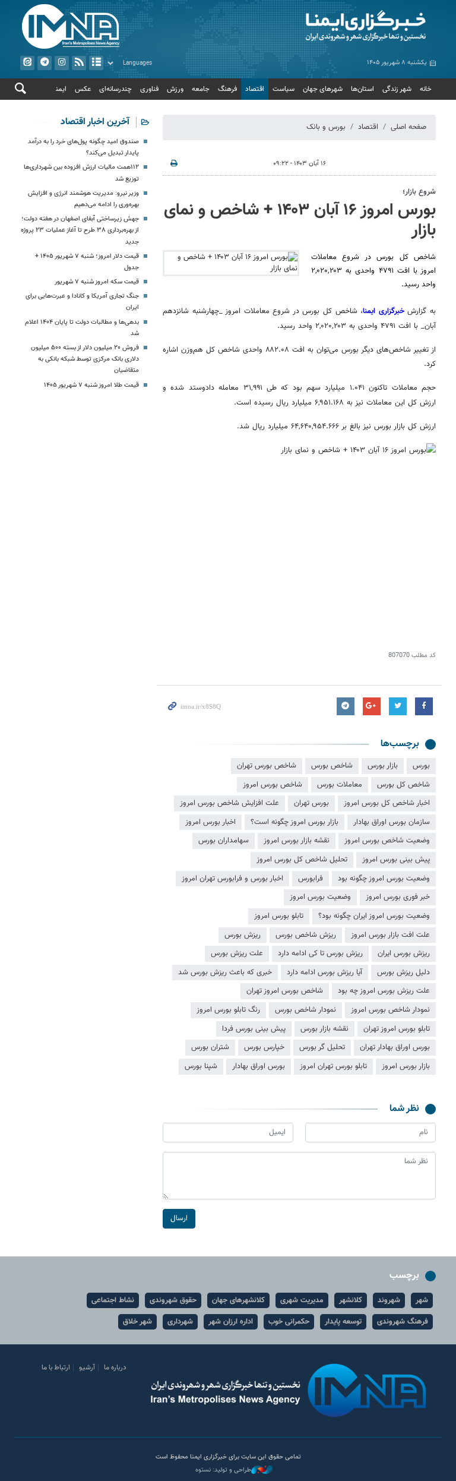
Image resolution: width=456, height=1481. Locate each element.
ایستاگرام (62, 63)
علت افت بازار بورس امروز (390, 935)
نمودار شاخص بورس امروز (390, 1010)
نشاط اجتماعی (112, 1300)
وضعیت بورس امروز (320, 897)
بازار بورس (383, 766)
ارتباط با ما (56, 1367)
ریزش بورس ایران (404, 953)
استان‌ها (362, 89)
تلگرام (44, 63)
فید (79, 63)
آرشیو (96, 63)
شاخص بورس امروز (272, 785)
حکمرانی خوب (288, 1322)
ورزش (175, 89)
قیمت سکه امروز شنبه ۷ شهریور (97, 282)
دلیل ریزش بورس (403, 972)
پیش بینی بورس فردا (254, 1029)
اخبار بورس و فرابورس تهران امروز (232, 879)
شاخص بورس (332, 766)
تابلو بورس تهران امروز (333, 1066)
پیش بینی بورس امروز (396, 860)
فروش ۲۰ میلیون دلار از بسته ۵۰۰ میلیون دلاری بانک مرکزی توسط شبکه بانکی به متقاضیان (85, 359)
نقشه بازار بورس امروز (297, 841)
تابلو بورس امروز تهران (396, 1029)
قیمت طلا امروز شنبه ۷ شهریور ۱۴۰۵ (91, 385)
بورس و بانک (326, 127)
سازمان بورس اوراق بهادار (391, 822)
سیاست (283, 89)
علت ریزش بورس (237, 953)
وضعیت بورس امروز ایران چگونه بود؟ (374, 916)
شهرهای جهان (323, 89)
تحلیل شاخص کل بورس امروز (301, 860)
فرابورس (310, 879)
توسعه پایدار (343, 1322)
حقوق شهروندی (173, 1300)
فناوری (149, 89)
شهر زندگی (396, 89)
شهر (422, 1300)
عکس (83, 89)
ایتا (27, 63)
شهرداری (180, 1322)
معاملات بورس (339, 785)
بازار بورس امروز (406, 1066)
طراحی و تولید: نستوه (223, 1470)
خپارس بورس (264, 1047)
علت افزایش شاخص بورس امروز (229, 803)
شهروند (389, 1300)
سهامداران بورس (223, 841)
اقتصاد (254, 89)
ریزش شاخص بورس (306, 935)
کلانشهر (350, 1300)
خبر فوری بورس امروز (398, 897)
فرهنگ (227, 89)
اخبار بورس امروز (210, 822)
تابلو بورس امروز (278, 916)
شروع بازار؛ (419, 192)
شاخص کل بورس (403, 785)
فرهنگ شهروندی (402, 1322)
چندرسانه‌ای (115, 89)
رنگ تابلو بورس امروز (228, 1010)
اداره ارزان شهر (230, 1322)
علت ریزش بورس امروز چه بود (384, 991)
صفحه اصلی (408, 127)
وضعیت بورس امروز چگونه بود (384, 879)
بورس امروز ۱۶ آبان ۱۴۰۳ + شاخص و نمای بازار (300, 220)
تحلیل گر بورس (322, 1047)
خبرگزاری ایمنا (383, 311)
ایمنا (335, 26)
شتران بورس (210, 1047)
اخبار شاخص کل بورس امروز (387, 803)
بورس (421, 766)
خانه (426, 89)
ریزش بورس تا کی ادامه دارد (320, 953)
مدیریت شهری (302, 1300)
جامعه (201, 89)
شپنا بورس (201, 1066)
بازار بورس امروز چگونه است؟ (294, 822)
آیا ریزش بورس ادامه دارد (324, 972)
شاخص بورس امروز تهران (284, 991)
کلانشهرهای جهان (238, 1300)
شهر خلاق (137, 1322)
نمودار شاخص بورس (305, 1010)
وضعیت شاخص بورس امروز (387, 841)
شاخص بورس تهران (266, 766)
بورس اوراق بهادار (258, 1066)
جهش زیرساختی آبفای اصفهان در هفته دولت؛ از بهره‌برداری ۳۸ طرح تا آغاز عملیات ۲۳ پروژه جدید (80, 230)
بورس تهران (311, 803)
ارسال (179, 1218)
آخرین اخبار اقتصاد (95, 122)
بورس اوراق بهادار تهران (395, 1047)
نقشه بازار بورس (324, 1029)
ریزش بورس (242, 935)
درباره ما (115, 1367)
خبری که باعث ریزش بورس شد (225, 972)
